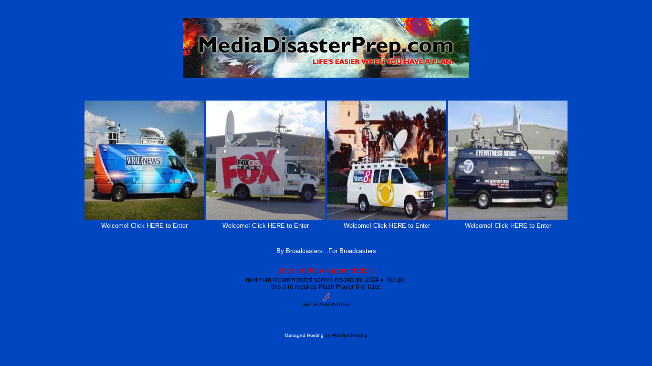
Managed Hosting (304, 335)
